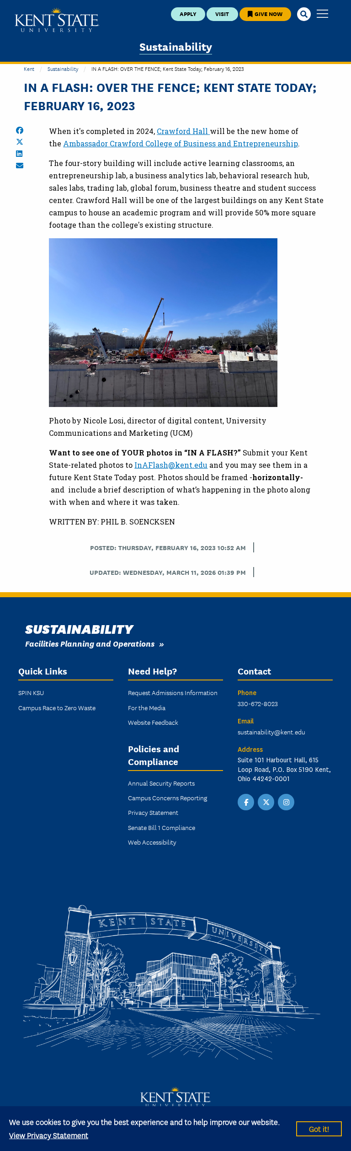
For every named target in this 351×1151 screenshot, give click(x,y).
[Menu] (322, 14)
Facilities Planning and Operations (89, 643)
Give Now (267, 13)
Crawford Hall (183, 131)
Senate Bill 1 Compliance (161, 827)
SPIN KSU (31, 692)
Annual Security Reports (161, 783)
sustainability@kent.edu (271, 732)
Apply (188, 13)
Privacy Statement (153, 812)
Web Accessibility (152, 842)
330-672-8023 (258, 703)
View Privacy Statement (48, 1134)
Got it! (319, 1128)
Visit (222, 13)
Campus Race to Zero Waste (57, 707)
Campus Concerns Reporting (167, 797)
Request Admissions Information (173, 692)
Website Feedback (153, 722)
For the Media (146, 707)
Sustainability (175, 46)
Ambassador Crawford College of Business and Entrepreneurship (180, 143)
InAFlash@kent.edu (170, 465)
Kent (29, 68)
